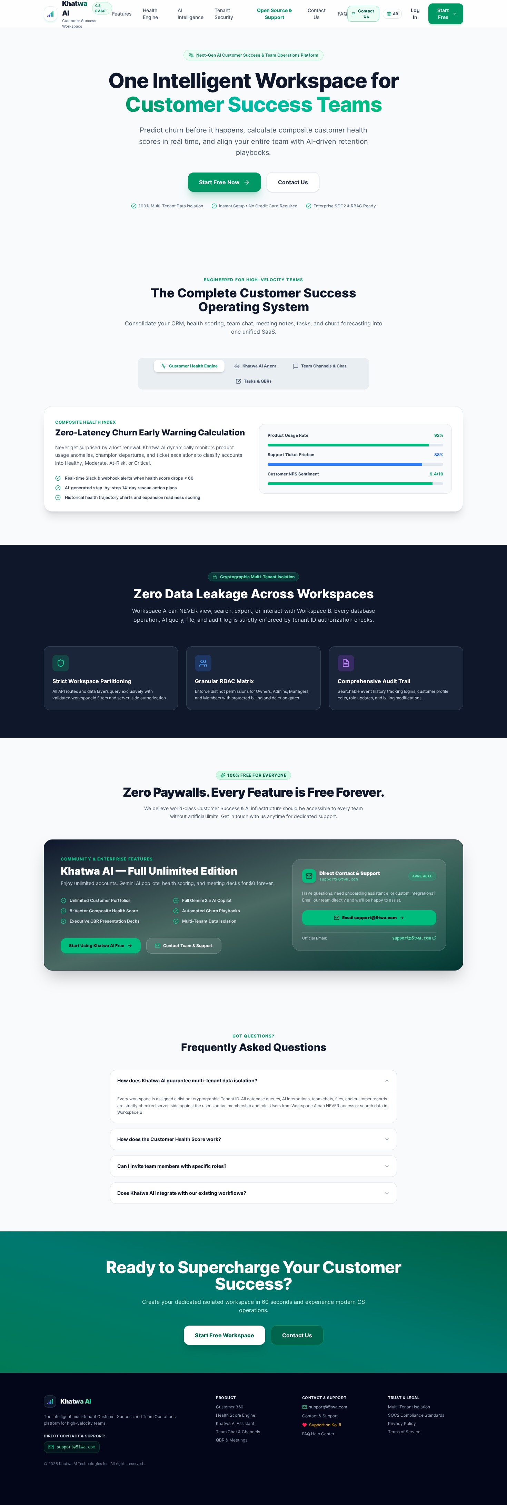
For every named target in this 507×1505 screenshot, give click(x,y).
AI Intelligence (190, 13)
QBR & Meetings (231, 1440)
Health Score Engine (235, 1415)
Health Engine (150, 13)
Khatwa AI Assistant (235, 1423)
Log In (415, 13)
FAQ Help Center (318, 1433)
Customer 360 (229, 1406)
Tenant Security (224, 13)
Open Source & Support (274, 13)
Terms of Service (404, 1431)
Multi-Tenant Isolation (409, 1406)
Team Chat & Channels (238, 1431)
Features (122, 14)
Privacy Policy (402, 1423)
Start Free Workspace (224, 1335)
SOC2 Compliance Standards (416, 1415)
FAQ (342, 14)
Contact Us (317, 13)
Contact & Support (320, 1415)
